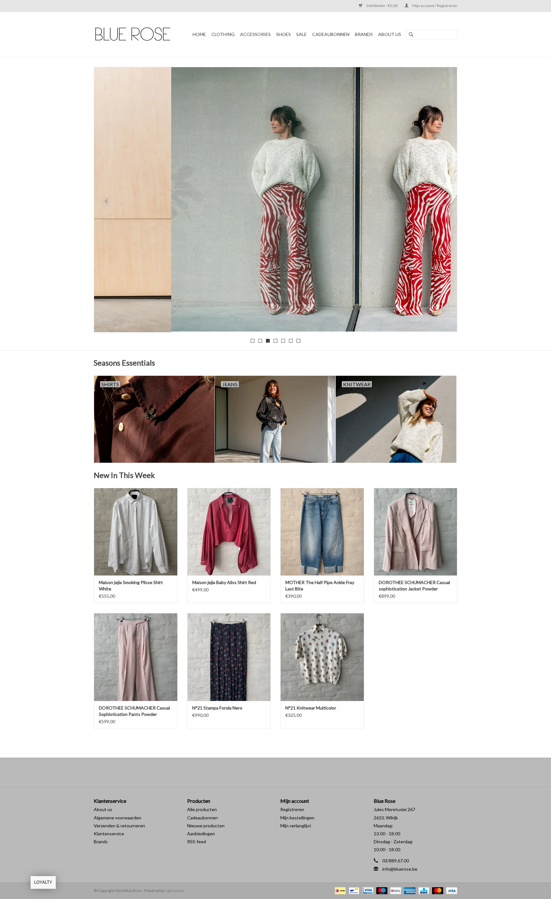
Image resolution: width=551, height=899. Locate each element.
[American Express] (409, 890)
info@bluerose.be (399, 869)
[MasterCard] (437, 890)
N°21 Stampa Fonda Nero (217, 707)
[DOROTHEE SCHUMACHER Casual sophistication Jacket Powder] (416, 531)
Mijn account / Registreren (434, 5)
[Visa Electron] (367, 890)
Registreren (292, 809)
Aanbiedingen (201, 833)
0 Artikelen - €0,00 (382, 5)
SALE (301, 34)
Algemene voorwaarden (117, 817)
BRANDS (364, 34)
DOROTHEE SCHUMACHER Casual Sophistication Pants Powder (134, 711)
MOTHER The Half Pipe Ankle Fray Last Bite (319, 585)
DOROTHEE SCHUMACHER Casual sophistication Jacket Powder (414, 585)
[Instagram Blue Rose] (281, 772)
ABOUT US (389, 34)
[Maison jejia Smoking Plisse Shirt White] (136, 531)
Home (199, 34)
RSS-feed (196, 841)
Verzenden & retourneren (119, 825)
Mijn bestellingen (297, 817)
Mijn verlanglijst (295, 825)
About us (103, 809)
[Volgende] (444, 201)
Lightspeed (174, 890)
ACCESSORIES (255, 34)
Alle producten (202, 809)
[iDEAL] (339, 890)
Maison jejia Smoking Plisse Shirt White (131, 585)
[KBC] (423, 890)
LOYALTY (43, 882)
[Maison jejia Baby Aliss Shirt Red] (229, 531)
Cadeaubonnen (330, 34)
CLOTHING (223, 34)
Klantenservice (109, 833)
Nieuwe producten (205, 825)
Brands (101, 841)
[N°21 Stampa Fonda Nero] (229, 657)
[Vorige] (106, 201)
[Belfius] (395, 890)
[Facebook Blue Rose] (270, 772)
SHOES (283, 34)
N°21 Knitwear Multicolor (310, 707)
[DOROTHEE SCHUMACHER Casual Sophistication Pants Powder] (136, 657)
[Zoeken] (411, 34)
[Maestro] (381, 890)
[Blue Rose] (135, 34)
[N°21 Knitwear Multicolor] (322, 657)
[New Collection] (275, 199)
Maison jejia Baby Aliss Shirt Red (224, 582)
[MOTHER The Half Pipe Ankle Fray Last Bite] (322, 531)
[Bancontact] (353, 890)
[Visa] (450, 890)
